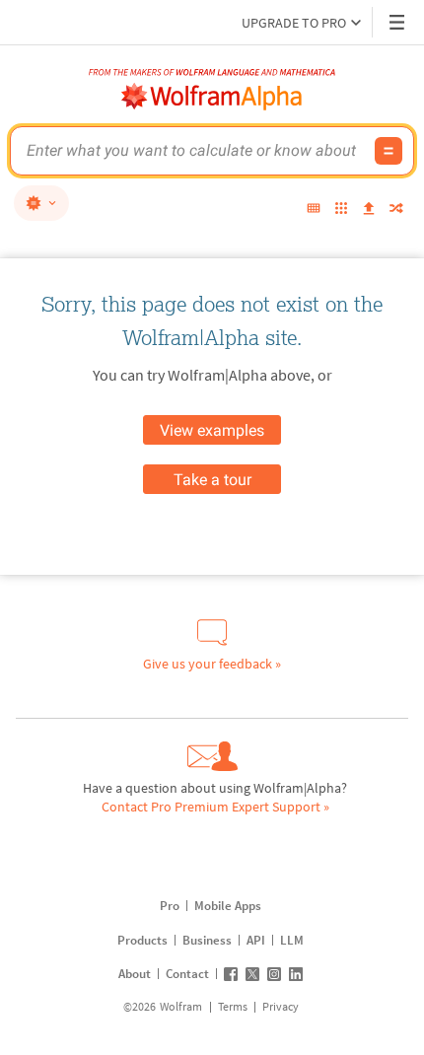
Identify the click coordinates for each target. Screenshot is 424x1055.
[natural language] (41, 203)
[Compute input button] (388, 151)
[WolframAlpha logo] (212, 96)
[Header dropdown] (398, 22)
